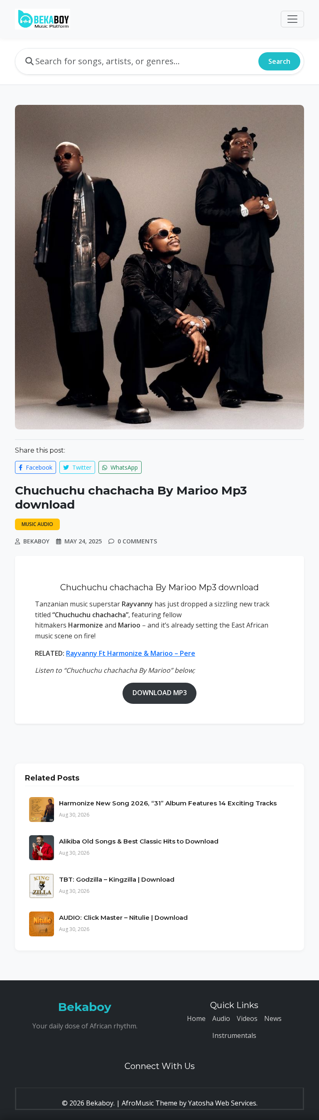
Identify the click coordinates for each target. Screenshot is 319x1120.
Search (279, 61)
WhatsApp (123, 467)
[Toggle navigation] (292, 19)
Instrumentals (234, 1035)
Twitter (81, 467)
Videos (247, 1018)
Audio (221, 1018)
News (273, 1018)
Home (196, 1018)
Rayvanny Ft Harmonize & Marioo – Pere (130, 653)
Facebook (38, 467)
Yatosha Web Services (222, 1103)
